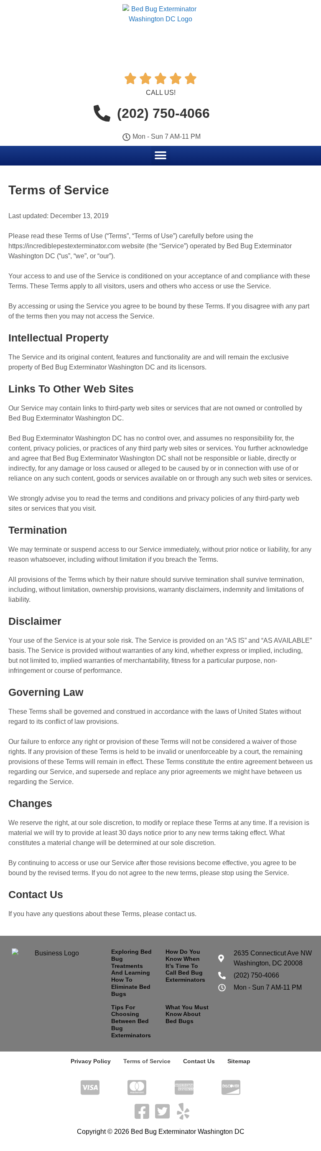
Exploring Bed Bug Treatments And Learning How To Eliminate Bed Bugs (131, 972)
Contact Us (199, 1061)
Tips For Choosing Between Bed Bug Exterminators (131, 1021)
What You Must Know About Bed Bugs (187, 1014)
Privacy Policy (91, 1061)
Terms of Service (147, 1061)
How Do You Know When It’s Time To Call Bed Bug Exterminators (185, 965)
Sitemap (238, 1061)
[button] (160, 155)
